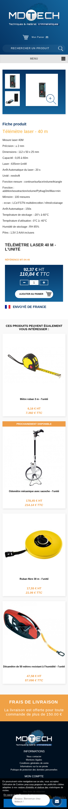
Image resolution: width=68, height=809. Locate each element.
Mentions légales (34, 760)
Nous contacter (34, 756)
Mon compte (34, 776)
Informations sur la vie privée (34, 766)
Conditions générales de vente (34, 763)
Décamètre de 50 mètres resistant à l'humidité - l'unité (34, 666)
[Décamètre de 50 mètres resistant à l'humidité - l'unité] (34, 632)
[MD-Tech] (34, 15)
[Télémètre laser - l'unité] (12, 81)
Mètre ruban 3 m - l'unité (34, 399)
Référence (12, 259)
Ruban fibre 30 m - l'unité (34, 578)
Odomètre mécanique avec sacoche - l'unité (34, 491)
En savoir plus (11, 795)
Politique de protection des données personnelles (34, 769)
